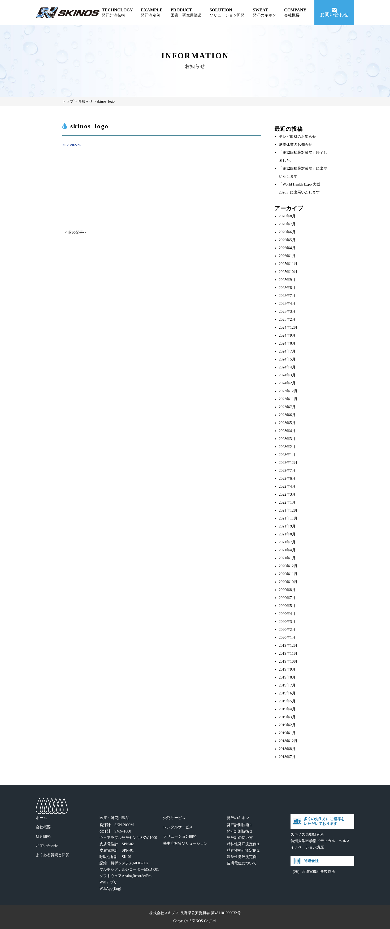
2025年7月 (287, 296)
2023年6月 (287, 415)
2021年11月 (288, 518)
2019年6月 (287, 693)
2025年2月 (287, 320)
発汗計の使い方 (240, 838)
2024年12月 (288, 327)
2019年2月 (287, 725)
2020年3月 (287, 622)
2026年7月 (287, 224)
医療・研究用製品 (114, 818)
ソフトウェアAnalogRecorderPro (125, 876)
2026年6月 (287, 232)
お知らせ (85, 101)
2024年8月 (287, 343)
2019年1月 (287, 733)
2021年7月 (287, 542)
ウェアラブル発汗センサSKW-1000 (128, 838)
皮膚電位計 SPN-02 (116, 844)
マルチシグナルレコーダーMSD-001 (129, 869)
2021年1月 (287, 558)
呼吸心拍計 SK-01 (115, 857)
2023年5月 (287, 423)
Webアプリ (108, 882)
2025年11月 (288, 264)
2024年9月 (287, 335)
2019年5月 (287, 701)
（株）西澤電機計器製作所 (313, 872)
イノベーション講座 (307, 847)
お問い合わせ (47, 846)
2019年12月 (288, 646)
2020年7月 (287, 598)
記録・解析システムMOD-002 (123, 863)
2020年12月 (288, 566)
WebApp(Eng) (110, 889)
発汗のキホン (238, 818)
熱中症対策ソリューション (185, 844)
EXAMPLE (152, 12)
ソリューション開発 (180, 836)
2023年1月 (287, 455)
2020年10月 (288, 582)
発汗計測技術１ (240, 825)
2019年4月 (287, 709)
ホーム (41, 818)
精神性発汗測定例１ (243, 844)
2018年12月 (288, 741)
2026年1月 (287, 256)
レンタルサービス (178, 827)
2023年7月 (287, 407)
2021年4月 (287, 550)
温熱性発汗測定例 (242, 857)
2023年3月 (287, 439)
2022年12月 (288, 463)
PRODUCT (186, 12)
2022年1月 (287, 502)
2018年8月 (287, 749)
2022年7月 (287, 471)
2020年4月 (287, 614)
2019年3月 (287, 717)
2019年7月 (287, 685)
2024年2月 (287, 383)
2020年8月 (287, 590)
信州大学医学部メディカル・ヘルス (320, 841)
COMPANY (295, 12)
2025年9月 (287, 280)
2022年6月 (287, 479)
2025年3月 (287, 312)
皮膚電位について (242, 863)
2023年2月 (287, 447)
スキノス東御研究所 (307, 834)
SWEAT (264, 12)
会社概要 (43, 827)
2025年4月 (287, 304)
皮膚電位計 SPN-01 (116, 850)
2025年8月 (287, 288)
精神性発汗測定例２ (243, 850)
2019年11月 (288, 653)
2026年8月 (287, 216)
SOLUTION (227, 12)
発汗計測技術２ (240, 831)
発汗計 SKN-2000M (116, 825)
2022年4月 (287, 486)
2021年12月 (288, 510)
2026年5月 (287, 240)
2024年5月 (287, 359)
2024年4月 (287, 367)
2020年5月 (287, 606)
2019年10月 (288, 661)
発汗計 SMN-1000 (115, 831)
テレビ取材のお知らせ (297, 137)
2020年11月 (288, 574)
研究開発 (43, 836)
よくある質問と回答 (52, 855)
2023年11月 (288, 399)
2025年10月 (288, 272)
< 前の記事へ (76, 232)
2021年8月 (287, 534)
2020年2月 (287, 630)
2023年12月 (288, 391)
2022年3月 (287, 494)
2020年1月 (287, 638)
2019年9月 (287, 669)
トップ (67, 101)
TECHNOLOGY (117, 12)
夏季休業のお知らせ (295, 145)
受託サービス (174, 818)
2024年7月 (287, 351)
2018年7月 (287, 757)
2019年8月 (287, 677)
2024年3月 (287, 375)
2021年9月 (287, 526)
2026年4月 (287, 248)
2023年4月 (287, 431)
